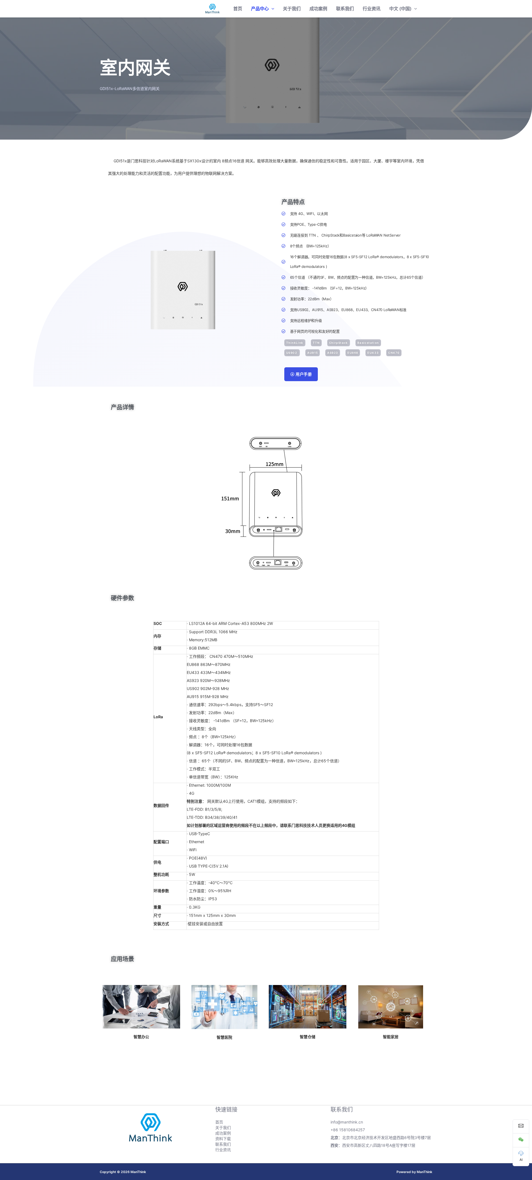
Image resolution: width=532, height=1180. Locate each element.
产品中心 (260, 8)
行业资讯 (371, 8)
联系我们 (345, 8)
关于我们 (292, 8)
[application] (271, 8)
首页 (237, 8)
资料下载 (223, 1138)
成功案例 (318, 8)
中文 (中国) (400, 8)
